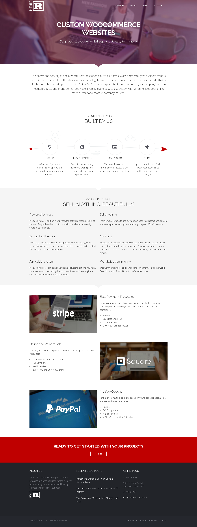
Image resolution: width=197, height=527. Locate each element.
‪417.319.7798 (129, 492)
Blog (145, 5)
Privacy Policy (131, 520)
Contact (159, 5)
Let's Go (98, 454)
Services (119, 5)
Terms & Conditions (148, 520)
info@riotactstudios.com (135, 497)
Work (133, 5)
